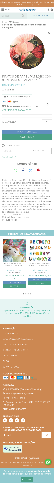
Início (4, 22)
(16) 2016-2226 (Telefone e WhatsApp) (24, 389)
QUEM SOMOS (10, 333)
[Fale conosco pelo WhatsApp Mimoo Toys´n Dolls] (48, 462)
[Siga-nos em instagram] (5, 420)
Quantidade (9, 122)
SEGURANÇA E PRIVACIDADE (18, 339)
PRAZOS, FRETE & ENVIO (15, 344)
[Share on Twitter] (30, 170)
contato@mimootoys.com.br (20, 393)
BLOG (6, 361)
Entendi (27, 480)
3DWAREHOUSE (11, 367)
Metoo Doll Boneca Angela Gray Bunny (14, 264)
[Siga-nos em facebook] (11, 420)
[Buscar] (23, 16)
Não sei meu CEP (9, 157)
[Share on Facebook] (23, 170)
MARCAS (13, 22)
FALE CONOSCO (11, 355)
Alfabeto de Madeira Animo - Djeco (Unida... (40, 264)
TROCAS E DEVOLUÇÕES (15, 350)
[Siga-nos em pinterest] (23, 420)
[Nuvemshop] (27, 460)
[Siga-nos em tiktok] (17, 420)
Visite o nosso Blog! (15, 398)
